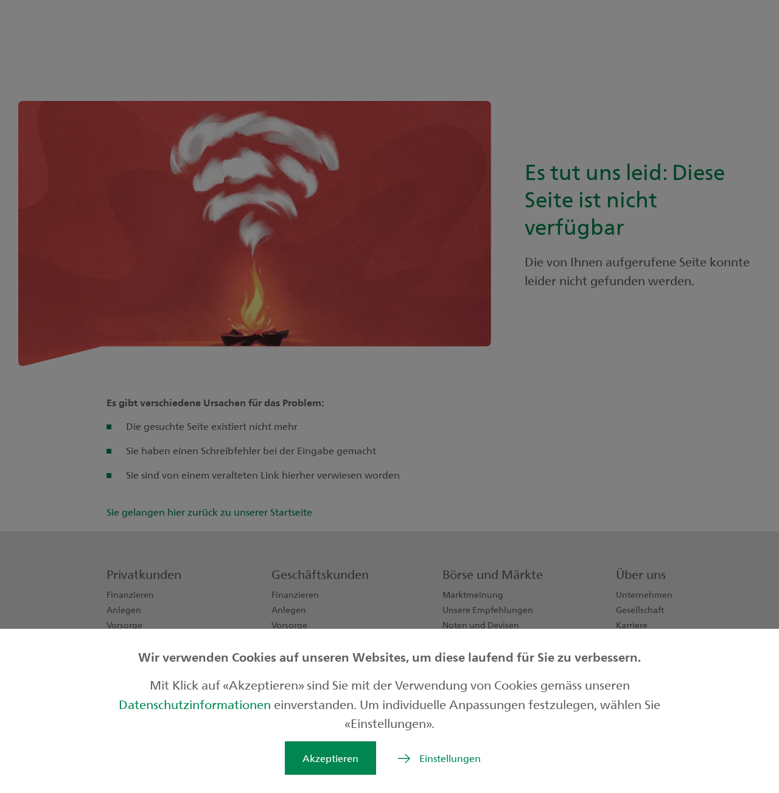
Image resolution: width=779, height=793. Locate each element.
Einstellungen (450, 758)
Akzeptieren (330, 758)
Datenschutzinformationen (196, 704)
